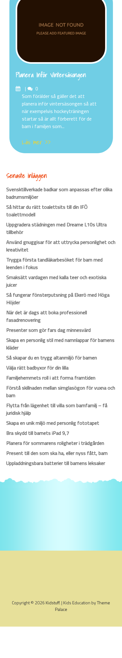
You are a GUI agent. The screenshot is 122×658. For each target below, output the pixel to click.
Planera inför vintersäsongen (51, 75)
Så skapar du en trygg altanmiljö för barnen (51, 357)
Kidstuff (52, 602)
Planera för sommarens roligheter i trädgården (55, 443)
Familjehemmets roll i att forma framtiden (50, 377)
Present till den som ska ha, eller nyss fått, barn (57, 453)
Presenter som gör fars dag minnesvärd (48, 330)
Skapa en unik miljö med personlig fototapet (52, 423)
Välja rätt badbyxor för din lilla (37, 367)
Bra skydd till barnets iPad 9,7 (37, 433)
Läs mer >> (36, 142)
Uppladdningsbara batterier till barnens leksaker (55, 463)
